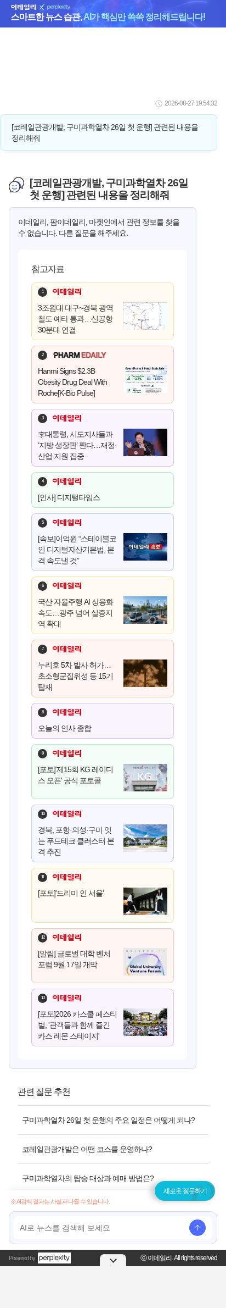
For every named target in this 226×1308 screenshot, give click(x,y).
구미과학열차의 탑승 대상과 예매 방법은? (88, 1178)
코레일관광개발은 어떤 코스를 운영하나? (87, 1149)
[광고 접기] (113, 1260)
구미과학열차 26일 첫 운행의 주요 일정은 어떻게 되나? (108, 1120)
